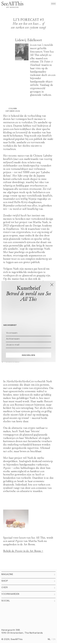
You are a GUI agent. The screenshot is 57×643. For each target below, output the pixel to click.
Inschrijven (28, 355)
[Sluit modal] (52, 284)
